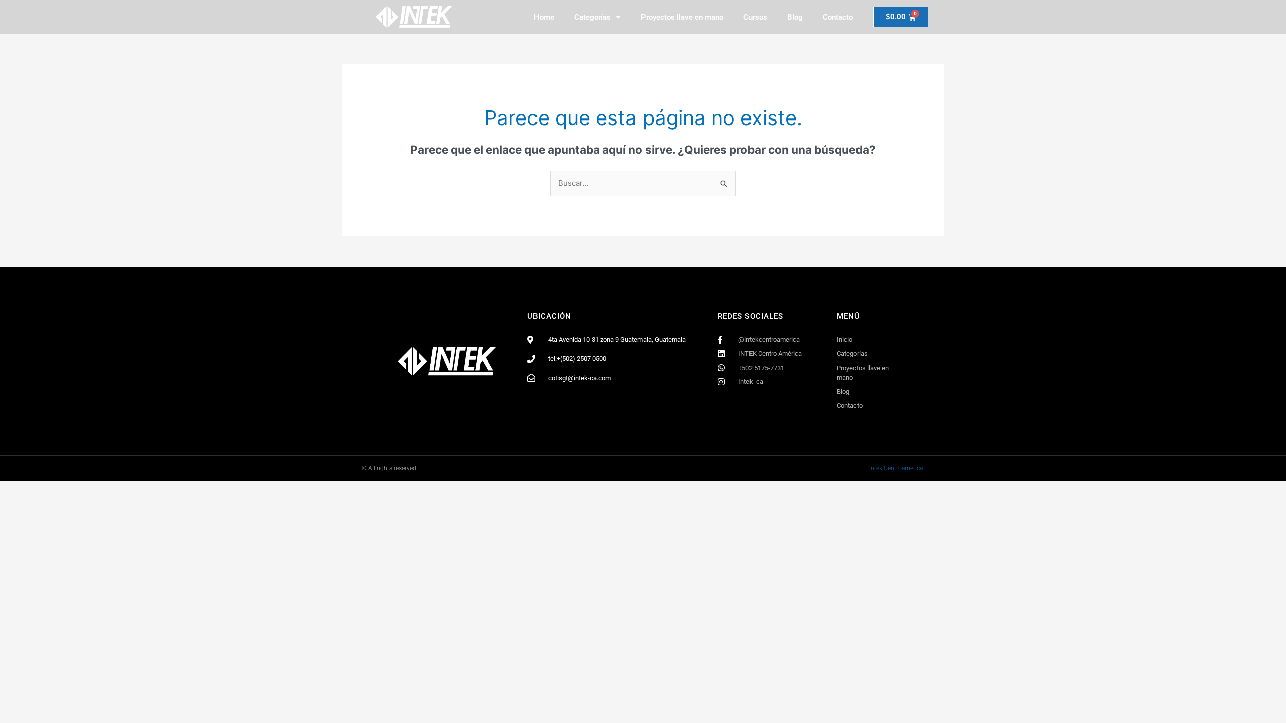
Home (544, 17)
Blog (795, 17)
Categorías (592, 17)
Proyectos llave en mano (682, 17)
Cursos (755, 17)
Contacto (838, 17)
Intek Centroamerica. (896, 468)
